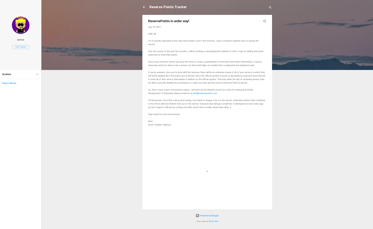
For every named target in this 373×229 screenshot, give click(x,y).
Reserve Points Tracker (168, 7)
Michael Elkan (214, 221)
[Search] (270, 7)
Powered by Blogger (209, 215)
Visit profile (20, 47)
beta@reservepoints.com (205, 93)
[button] (264, 21)
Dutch (20, 40)
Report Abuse (9, 83)
